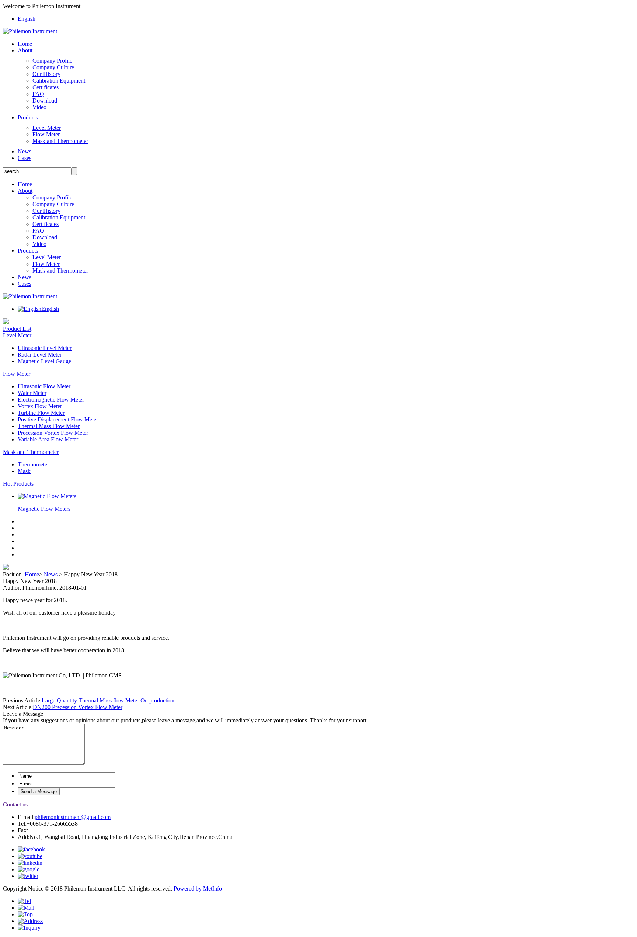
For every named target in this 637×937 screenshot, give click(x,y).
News (24, 151)
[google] (28, 869)
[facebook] (31, 849)
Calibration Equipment (58, 80)
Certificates (45, 87)
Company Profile (52, 61)
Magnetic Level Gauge (44, 361)
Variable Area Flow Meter (48, 439)
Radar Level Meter (40, 354)
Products (28, 117)
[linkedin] (30, 863)
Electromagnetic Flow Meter (51, 399)
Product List (17, 329)
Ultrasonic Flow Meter (44, 386)
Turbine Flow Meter (41, 413)
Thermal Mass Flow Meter (49, 426)
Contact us (15, 804)
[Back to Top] (25, 914)
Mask (24, 471)
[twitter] (28, 876)
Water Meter (32, 393)
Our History (46, 74)
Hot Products (18, 483)
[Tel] (24, 901)
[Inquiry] (29, 927)
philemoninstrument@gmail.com (73, 817)
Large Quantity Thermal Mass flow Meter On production (108, 700)
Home (25, 44)
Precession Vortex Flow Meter (53, 433)
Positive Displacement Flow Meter (58, 419)
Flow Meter (46, 134)
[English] (29, 309)
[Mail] (26, 908)
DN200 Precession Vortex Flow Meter (77, 707)
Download (44, 100)
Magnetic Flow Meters (44, 509)
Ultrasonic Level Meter (45, 348)
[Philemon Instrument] (30, 31)
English (26, 18)
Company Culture (53, 67)
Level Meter (46, 128)
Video (39, 107)
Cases (24, 158)
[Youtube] (30, 856)
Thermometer (33, 464)
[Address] (30, 921)
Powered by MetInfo (198, 888)
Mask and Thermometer (60, 141)
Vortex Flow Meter (40, 406)
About (25, 50)
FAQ (38, 94)
